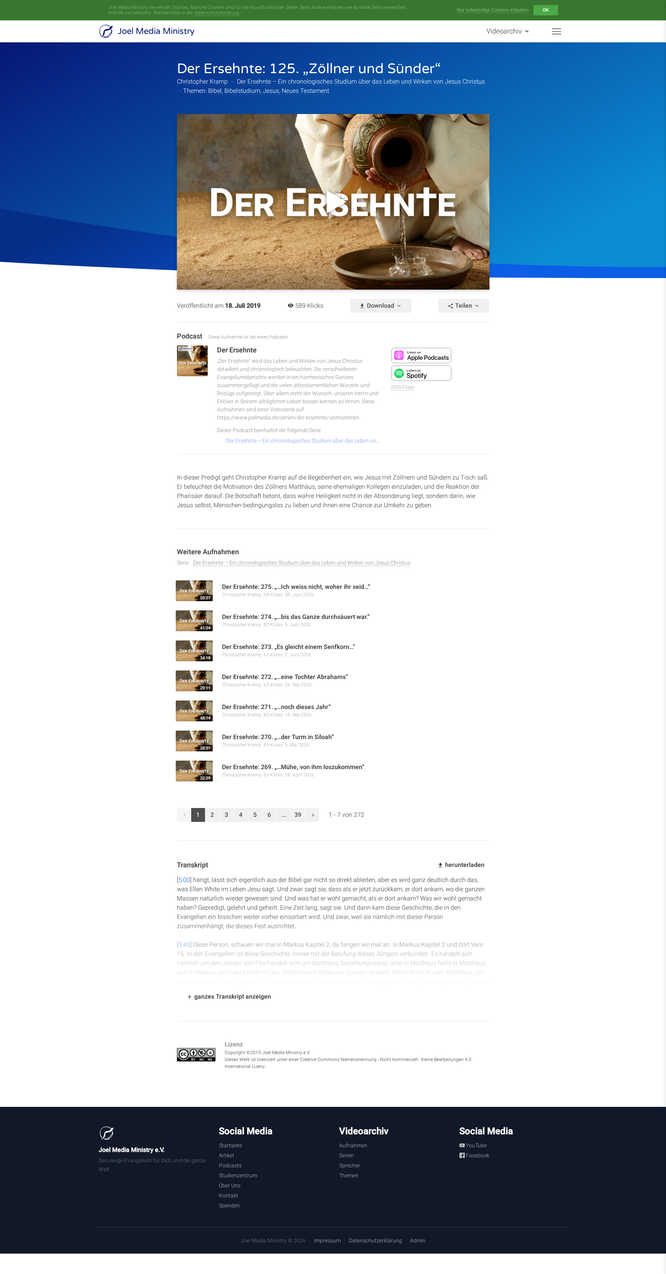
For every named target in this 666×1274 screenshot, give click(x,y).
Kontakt (228, 1195)
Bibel (215, 90)
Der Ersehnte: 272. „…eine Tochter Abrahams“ (285, 677)
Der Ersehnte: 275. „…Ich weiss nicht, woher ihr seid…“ (297, 586)
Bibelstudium (242, 90)
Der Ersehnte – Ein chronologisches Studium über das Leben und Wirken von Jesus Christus (361, 81)
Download (380, 305)
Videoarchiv (504, 31)
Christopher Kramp (203, 81)
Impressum (327, 1240)
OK (546, 10)
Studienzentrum (238, 1175)
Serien (346, 1155)
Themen (348, 1175)
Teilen (464, 305)
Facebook (477, 1155)
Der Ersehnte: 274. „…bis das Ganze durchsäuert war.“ (297, 616)
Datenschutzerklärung (216, 12)
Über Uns (229, 1185)
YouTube (476, 1145)
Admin (418, 1240)
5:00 (184, 879)
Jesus (271, 90)
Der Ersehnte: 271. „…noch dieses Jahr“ (276, 707)
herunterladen (464, 864)
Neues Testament (305, 90)
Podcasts (230, 1165)
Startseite (230, 1145)
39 (297, 814)
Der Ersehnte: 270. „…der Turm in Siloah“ (278, 737)
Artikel (226, 1155)
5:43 (184, 944)
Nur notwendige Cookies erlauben (493, 10)
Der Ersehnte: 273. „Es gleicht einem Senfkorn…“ (288, 646)
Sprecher (349, 1165)
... (283, 814)
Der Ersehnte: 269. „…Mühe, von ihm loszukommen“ (293, 767)
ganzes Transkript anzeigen (232, 996)
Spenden (229, 1205)
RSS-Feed (402, 387)
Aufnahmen (353, 1145)
